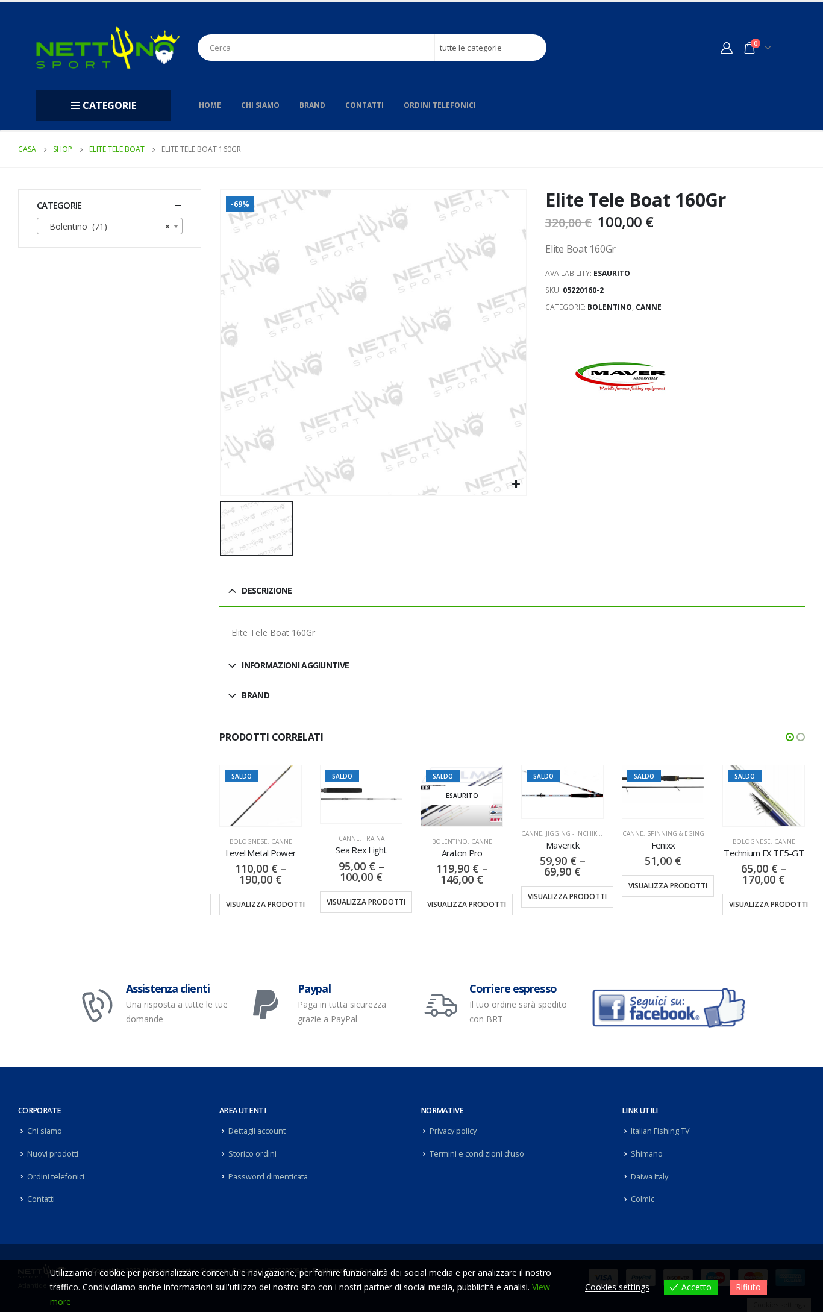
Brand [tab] (255, 695)
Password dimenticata (268, 1177)
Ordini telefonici (440, 105)
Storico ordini (252, 1154)
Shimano (647, 1154)
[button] (789, 737)
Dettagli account (257, 1131)
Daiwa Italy (649, 1177)
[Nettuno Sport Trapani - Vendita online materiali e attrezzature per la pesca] (108, 47)
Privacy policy (453, 1131)
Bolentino (609, 307)
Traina (373, 838)
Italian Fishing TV (660, 1131)
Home (210, 105)
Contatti (364, 105)
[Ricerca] (529, 47)
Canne (649, 307)
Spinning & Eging (675, 833)
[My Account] (726, 47)
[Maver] (620, 376)
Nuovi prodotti (52, 1154)
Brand (312, 105)
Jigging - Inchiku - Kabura (588, 833)
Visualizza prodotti (265, 904)
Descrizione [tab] (267, 590)
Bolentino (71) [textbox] (106, 226)
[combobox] (110, 226)
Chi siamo (260, 105)
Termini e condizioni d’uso (477, 1154)
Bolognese (249, 841)
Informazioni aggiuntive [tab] (295, 665)
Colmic (642, 1199)
